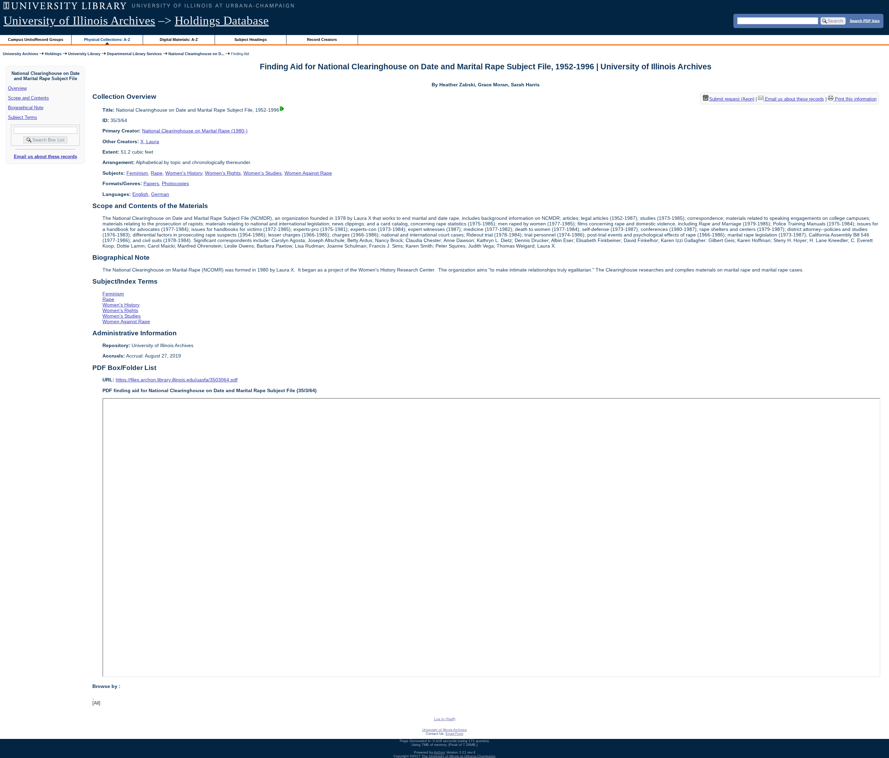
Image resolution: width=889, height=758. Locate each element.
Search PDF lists (865, 20)
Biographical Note (25, 107)
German (160, 194)
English (140, 194)
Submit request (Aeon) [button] (731, 99)
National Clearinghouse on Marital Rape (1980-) (195, 130)
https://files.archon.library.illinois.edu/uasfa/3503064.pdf (177, 379)
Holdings (53, 54)
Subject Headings (250, 39)
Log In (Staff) (444, 719)
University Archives (20, 54)
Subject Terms (22, 117)
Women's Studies (262, 173)
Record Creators (322, 39)
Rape (157, 173)
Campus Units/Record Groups (35, 39)
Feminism (137, 173)
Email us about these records (45, 156)
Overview (17, 88)
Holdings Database (222, 20)
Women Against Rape (308, 173)
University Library (84, 54)
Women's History (183, 173)
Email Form (454, 733)
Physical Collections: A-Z (107, 39)
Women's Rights (223, 173)
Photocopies (175, 183)
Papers (151, 183)
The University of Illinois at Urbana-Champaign (459, 756)
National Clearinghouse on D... (196, 54)
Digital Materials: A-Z (179, 39)
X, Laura (149, 141)
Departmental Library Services (134, 54)
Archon (439, 752)
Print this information (854, 99)
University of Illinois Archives (79, 20)
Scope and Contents (28, 98)
